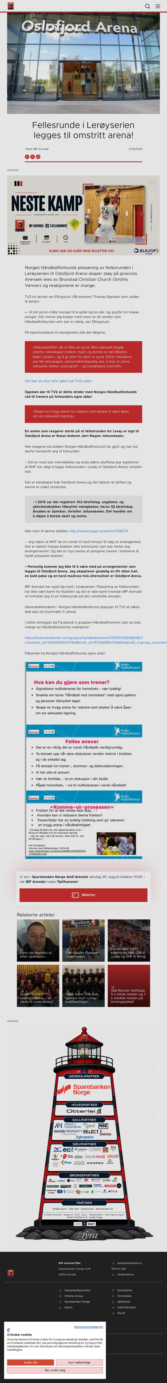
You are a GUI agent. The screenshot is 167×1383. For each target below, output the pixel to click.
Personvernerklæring (88, 1327)
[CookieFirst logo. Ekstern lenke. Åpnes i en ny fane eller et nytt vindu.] (8, 1330)
